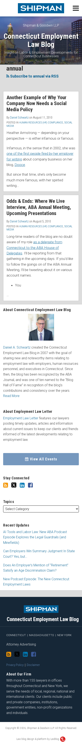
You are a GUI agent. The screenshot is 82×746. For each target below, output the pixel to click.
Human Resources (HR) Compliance (41, 122)
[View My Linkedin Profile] (22, 485)
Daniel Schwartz (19, 117)
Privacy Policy (15, 665)
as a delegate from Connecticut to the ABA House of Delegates (34, 247)
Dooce (20, 165)
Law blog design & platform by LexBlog (38, 739)
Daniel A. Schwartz (16, 347)
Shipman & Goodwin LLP (41, 25)
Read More (11, 396)
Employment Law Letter (20, 418)
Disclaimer (33, 665)
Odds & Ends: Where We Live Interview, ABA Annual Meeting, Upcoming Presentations (39, 207)
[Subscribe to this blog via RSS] (5, 485)
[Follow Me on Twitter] (13, 485)
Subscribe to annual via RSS (34, 76)
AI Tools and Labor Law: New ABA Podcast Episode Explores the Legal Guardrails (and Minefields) (35, 537)
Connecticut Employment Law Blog (41, 40)
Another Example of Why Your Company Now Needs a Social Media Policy (37, 104)
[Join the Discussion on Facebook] (30, 485)
